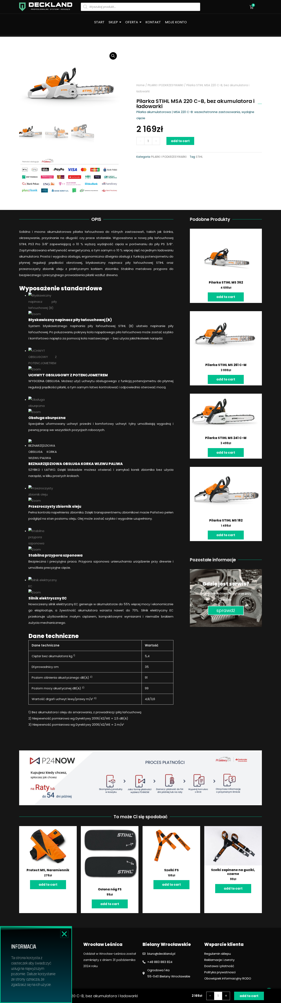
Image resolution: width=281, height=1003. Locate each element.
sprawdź (225, 610)
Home (140, 85)
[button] (64, 933)
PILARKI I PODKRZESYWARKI (165, 85)
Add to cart (180, 141)
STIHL (199, 157)
